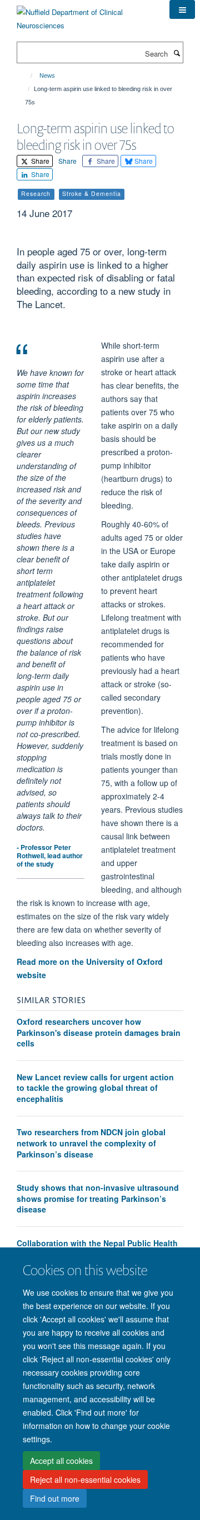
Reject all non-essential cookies (85, 1479)
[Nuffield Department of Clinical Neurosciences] (85, 14)
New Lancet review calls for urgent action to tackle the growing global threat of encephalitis (95, 1087)
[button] (182, 9)
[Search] (177, 53)
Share (39, 160)
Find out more (54, 1498)
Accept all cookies (61, 1460)
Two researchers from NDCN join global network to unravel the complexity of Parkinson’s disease (91, 1142)
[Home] (26, 75)
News (47, 75)
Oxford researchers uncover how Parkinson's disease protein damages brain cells (99, 1032)
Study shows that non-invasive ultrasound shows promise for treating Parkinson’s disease (98, 1198)
